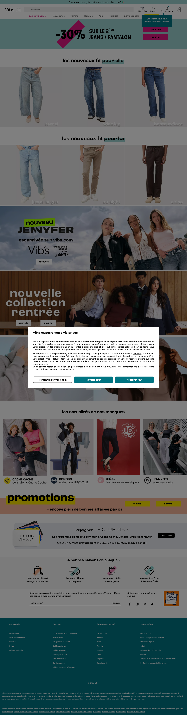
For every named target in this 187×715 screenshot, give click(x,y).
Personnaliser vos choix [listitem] (52, 379)
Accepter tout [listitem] (134, 379)
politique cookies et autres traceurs (56, 369)
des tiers (137, 353)
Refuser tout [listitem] (93, 379)
